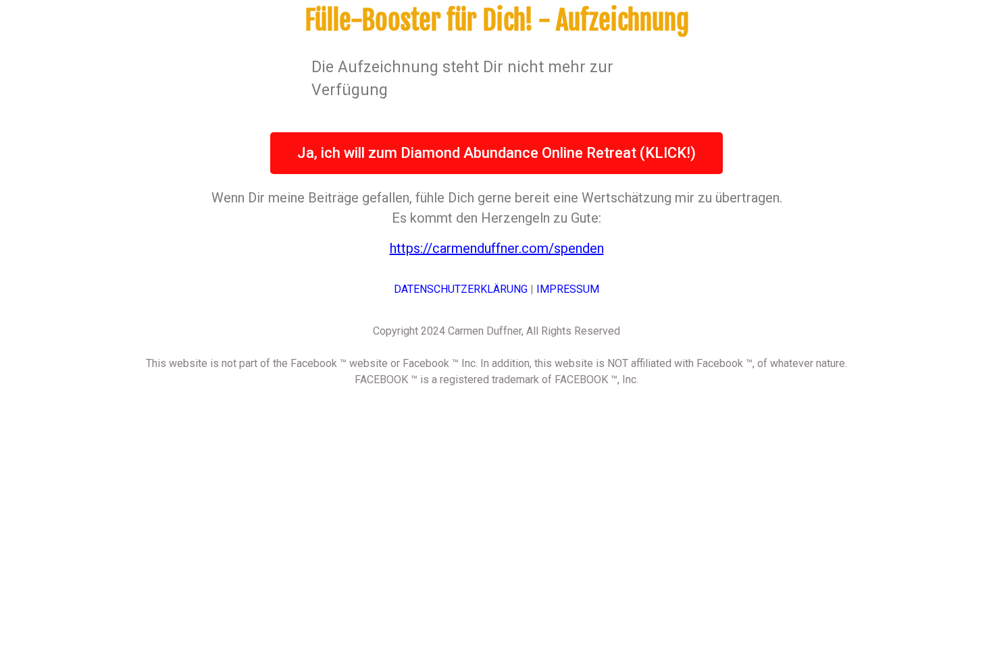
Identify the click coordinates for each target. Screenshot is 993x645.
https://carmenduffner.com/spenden (497, 248)
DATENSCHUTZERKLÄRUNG (461, 289)
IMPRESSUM (567, 289)
